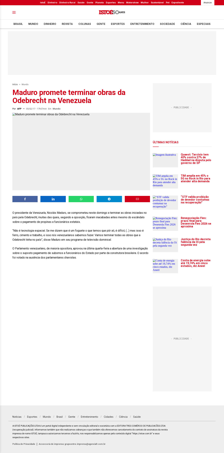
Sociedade (167, 23)
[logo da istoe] (112, 12)
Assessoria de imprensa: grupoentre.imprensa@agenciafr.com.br (72, 444)
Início (15, 84)
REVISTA (67, 23)
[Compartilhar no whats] (81, 199)
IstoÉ (43, 2)
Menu (121, 2)
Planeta (99, 2)
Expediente (178, 2)
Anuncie (208, 2)
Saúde (81, 2)
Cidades (108, 416)
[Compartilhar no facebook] (25, 199)
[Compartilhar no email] (137, 199)
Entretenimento (142, 23)
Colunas (84, 23)
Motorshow (132, 2)
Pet (167, 2)
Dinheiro (52, 2)
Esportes (111, 2)
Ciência (186, 23)
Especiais (204, 23)
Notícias (17, 416)
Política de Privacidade (23, 444)
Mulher (145, 2)
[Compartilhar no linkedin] (53, 199)
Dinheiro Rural (67, 2)
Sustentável (157, 2)
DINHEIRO (50, 23)
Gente (90, 2)
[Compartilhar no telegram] (109, 199)
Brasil (18, 23)
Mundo (33, 23)
